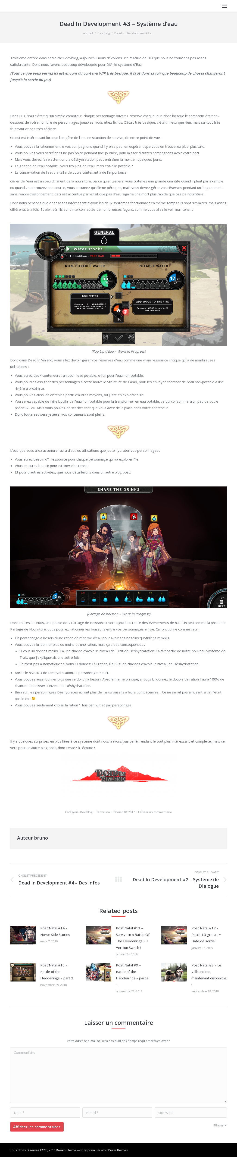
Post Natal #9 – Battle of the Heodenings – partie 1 (132, 975)
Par (103, 812)
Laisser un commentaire (155, 812)
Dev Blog (103, 33)
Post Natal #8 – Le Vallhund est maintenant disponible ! (208, 975)
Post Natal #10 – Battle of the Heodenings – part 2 (56, 971)
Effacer (218, 1125)
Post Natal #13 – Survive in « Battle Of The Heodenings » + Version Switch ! (132, 938)
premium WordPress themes (107, 1150)
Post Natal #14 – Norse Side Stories (55, 931)
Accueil (88, 33)
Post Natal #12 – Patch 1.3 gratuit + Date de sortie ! (206, 934)
